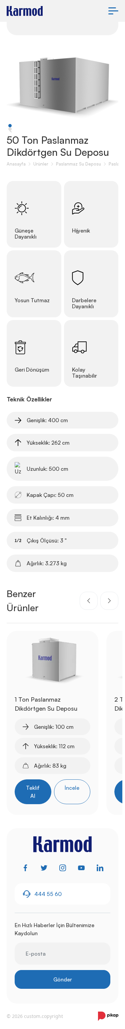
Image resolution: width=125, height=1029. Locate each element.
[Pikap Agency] (108, 1016)
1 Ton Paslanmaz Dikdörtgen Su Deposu (46, 704)
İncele (72, 787)
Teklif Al (33, 791)
